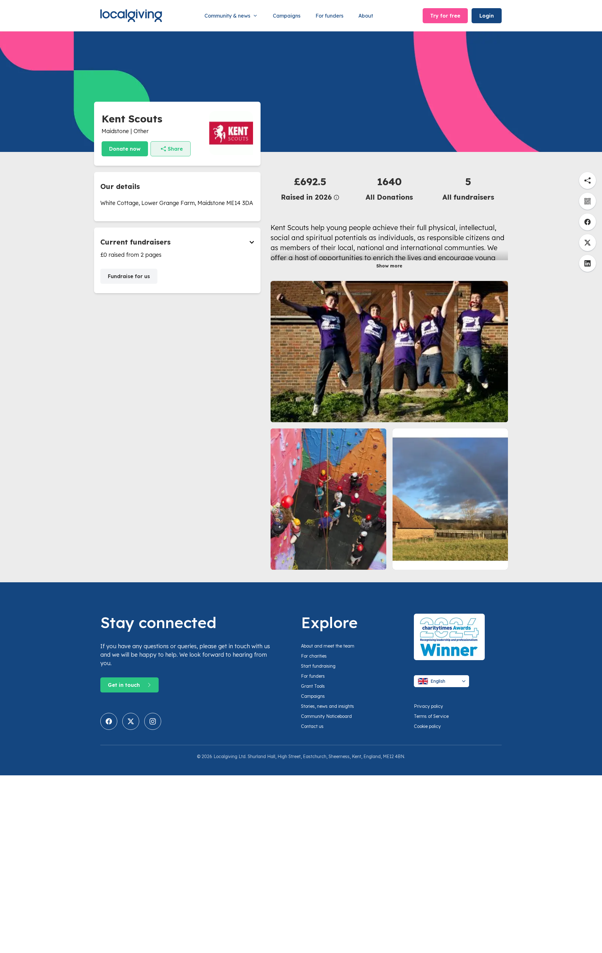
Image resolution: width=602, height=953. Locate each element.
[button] (310, 188)
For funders (329, 16)
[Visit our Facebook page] (108, 721)
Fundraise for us (129, 276)
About (365, 16)
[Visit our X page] (130, 721)
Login (486, 16)
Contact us (312, 726)
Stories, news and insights (327, 706)
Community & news (227, 16)
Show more (389, 266)
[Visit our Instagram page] (152, 721)
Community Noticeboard (326, 716)
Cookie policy (427, 726)
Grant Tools (313, 686)
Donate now (124, 149)
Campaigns (286, 16)
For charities (314, 656)
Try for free (445, 16)
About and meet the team (327, 646)
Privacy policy (428, 706)
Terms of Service (431, 716)
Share (175, 149)
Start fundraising (318, 666)
